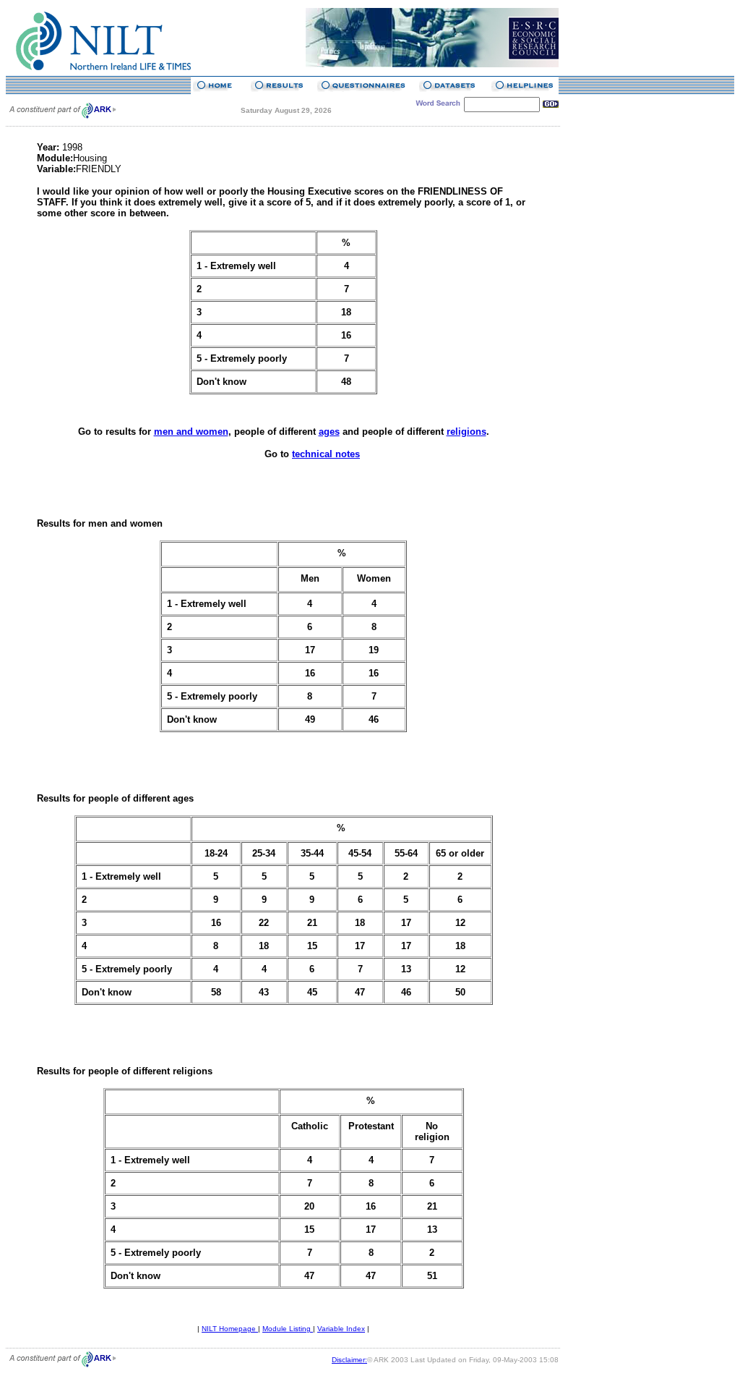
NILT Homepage (230, 1329)
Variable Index (341, 1329)
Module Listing (287, 1329)
